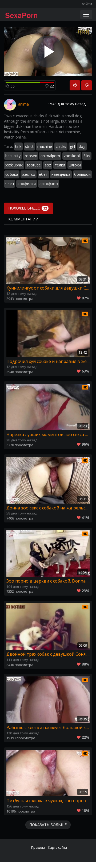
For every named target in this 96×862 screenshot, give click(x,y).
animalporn (50, 155)
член (9, 183)
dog (82, 146)
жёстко (28, 174)
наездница (60, 174)
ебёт (43, 174)
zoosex (30, 155)
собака (11, 174)
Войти (86, 3)
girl (72, 146)
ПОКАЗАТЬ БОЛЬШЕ (48, 824)
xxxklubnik (14, 165)
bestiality (13, 155)
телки (60, 165)
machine (44, 146)
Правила (38, 847)
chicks (61, 146)
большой (82, 174)
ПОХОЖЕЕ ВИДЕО (27, 208)
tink (18, 146)
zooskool (72, 155)
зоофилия (27, 183)
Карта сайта (57, 847)
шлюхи (75, 165)
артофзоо (48, 183)
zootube (33, 165)
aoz (48, 165)
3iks (86, 155)
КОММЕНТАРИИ (23, 218)
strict (29, 146)
